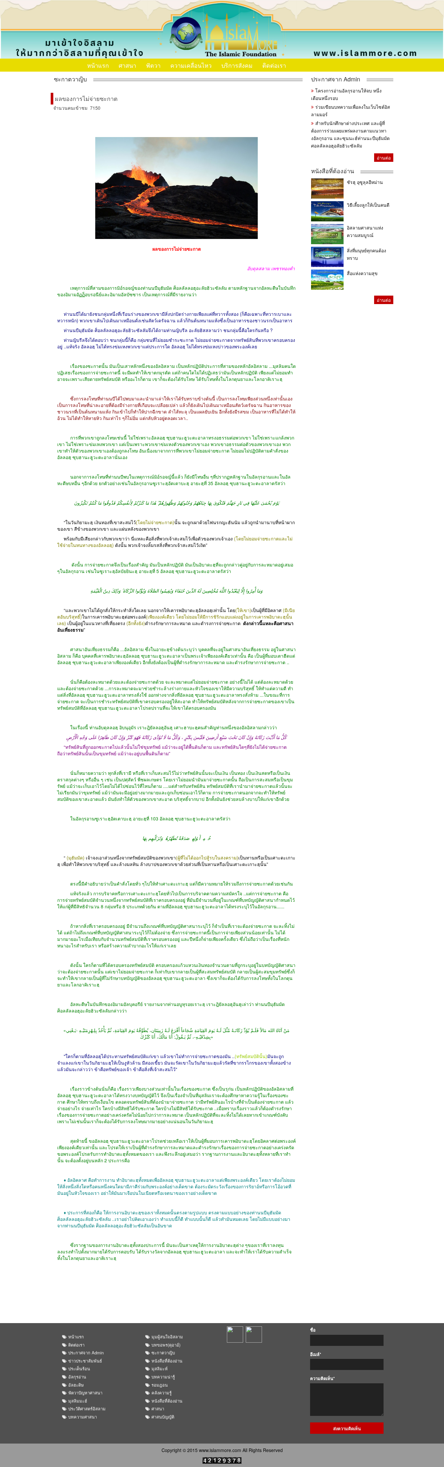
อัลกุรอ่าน (77, 1377)
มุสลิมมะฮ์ (77, 1401)
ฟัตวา (153, 65)
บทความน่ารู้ (163, 1377)
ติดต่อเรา (274, 65)
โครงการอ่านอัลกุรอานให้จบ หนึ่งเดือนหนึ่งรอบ (346, 94)
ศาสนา (127, 65)
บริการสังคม (237, 65)
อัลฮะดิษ (76, 1385)
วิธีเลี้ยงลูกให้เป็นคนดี (368, 205)
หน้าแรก (98, 65)
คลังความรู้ (161, 1393)
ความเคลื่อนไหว (191, 65)
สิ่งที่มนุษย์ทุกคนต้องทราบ (366, 254)
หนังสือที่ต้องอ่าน (332, 171)
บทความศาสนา (82, 1417)
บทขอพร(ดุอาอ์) (165, 1345)
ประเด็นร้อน (79, 1368)
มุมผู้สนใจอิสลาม (167, 1337)
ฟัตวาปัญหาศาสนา (85, 1393)
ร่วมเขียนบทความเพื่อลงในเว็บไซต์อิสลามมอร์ (350, 111)
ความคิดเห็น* (322, 1378)
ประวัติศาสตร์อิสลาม (87, 1408)
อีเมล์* (315, 1354)
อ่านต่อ (384, 157)
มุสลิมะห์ (159, 1368)
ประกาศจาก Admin (335, 79)
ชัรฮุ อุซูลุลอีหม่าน (365, 182)
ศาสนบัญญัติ (162, 1417)
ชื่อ (313, 1330)
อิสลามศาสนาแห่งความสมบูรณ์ (365, 231)
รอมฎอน (159, 1385)
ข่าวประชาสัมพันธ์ (85, 1361)
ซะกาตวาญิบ (70, 79)
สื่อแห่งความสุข (362, 273)
